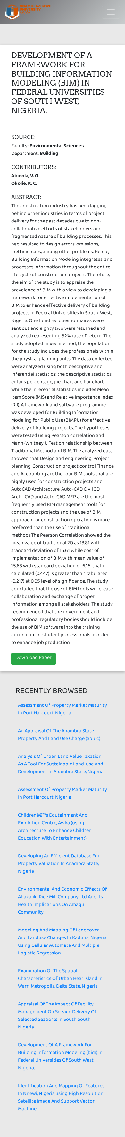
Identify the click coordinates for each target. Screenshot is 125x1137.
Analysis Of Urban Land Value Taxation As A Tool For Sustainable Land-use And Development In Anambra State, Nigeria (61, 765)
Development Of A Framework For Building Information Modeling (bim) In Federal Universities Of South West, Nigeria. (60, 1057)
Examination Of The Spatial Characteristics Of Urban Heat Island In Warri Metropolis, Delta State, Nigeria (60, 979)
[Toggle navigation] (111, 12)
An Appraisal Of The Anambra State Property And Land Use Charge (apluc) (59, 736)
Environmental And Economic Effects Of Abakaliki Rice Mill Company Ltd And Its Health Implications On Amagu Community (62, 902)
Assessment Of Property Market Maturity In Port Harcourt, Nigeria (62, 710)
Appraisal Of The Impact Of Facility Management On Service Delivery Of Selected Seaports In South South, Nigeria (57, 1016)
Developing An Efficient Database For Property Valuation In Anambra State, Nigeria (59, 864)
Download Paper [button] (33, 659)
